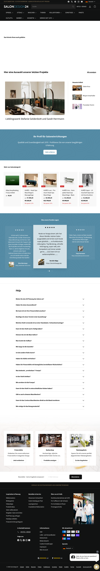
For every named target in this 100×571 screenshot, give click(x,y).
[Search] (73, 6)
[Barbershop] (50, 440)
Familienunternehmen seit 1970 (60, 498)
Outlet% (9, 18)
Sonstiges (69, 13)
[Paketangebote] (81, 440)
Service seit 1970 (46, 18)
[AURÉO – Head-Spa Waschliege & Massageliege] (31, 189)
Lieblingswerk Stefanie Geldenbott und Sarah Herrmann (34, 119)
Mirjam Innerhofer (89, 96)
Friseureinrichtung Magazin (14, 522)
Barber (19, 18)
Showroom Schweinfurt (36, 498)
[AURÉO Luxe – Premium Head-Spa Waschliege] (50, 189)
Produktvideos (10, 507)
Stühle (20, 13)
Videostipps (9, 504)
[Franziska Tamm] (77, 106)
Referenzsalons (10, 498)
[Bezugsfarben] (11, 53)
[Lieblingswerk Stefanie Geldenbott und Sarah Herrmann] (35, 98)
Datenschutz (43, 538)
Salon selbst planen (12, 510)
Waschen (31, 13)
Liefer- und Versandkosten (47, 535)
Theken (43, 13)
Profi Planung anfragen (13, 516)
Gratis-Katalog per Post (36, 501)
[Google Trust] (43, 558)
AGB (41, 532)
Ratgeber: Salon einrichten (14, 513)
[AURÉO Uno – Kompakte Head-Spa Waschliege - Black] (68, 189)
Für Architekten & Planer (58, 504)
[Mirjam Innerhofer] (77, 97)
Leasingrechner (33, 504)
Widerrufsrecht (44, 541)
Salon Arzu (86, 86)
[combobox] (53, 6)
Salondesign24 (15, 167)
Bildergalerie (10, 501)
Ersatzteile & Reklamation (36, 507)
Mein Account (44, 550)
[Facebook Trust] (57, 558)
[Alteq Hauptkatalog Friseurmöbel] (12, 185)
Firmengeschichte (56, 507)
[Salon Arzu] (77, 88)
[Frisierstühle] (18, 440)
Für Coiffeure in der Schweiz (59, 501)
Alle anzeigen (91, 72)
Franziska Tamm (88, 105)
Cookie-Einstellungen (46, 544)
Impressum (43, 547)
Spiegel (9, 13)
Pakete (81, 13)
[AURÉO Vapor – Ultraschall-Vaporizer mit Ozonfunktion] (87, 189)
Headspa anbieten (11, 519)
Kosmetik (30, 18)
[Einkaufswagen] (94, 6)
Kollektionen (54, 13)
